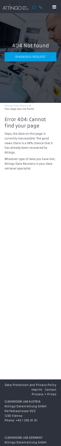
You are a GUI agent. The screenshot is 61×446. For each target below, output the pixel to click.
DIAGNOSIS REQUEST (30, 56)
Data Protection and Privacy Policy (30, 385)
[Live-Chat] (35, 7)
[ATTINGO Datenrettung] (16, 6)
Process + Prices (44, 394)
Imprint (36, 389)
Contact (50, 389)
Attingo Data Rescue (17, 105)
